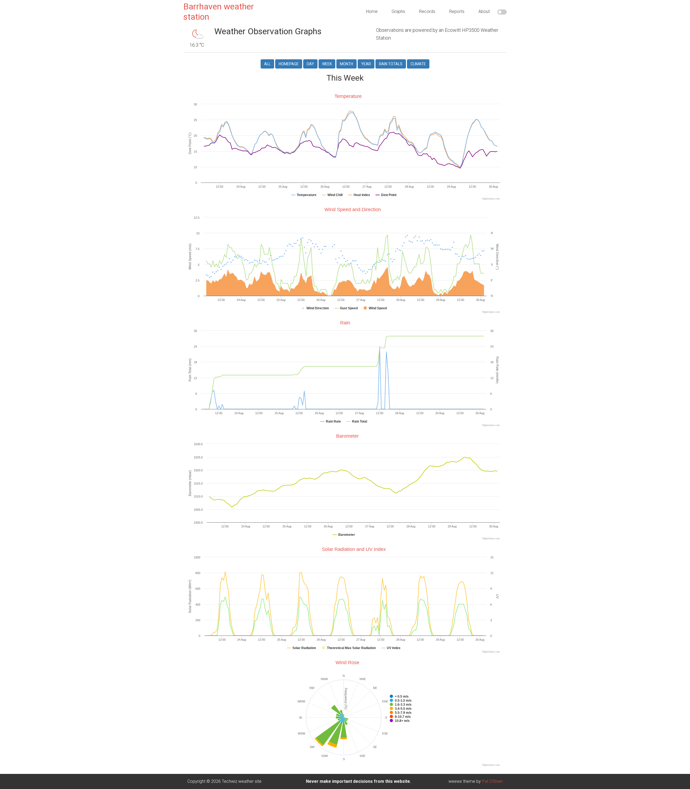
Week (327, 64)
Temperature (348, 96)
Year (366, 64)
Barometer (347, 436)
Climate (418, 64)
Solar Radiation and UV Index (354, 549)
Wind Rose (347, 662)
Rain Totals (390, 64)
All (267, 64)
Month (346, 64)
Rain (345, 322)
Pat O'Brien (492, 781)
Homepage (289, 64)
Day (310, 64)
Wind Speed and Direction (353, 209)
